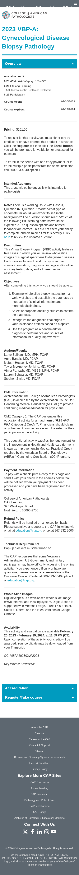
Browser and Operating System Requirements (39, 757)
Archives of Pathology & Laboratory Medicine (39, 818)
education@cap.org (29, 530)
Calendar (39, 733)
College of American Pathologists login (34, 7)
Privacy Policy (39, 769)
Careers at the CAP (39, 739)
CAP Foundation (39, 782)
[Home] (39, 15)
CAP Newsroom (39, 794)
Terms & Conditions (39, 763)
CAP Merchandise (40, 806)
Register (71, 7)
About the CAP (39, 727)
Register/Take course (23, 697)
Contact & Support (39, 745)
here (7, 237)
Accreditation (17, 688)
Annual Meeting (39, 788)
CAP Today (39, 812)
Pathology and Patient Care (39, 800)
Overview (13, 64)
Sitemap (39, 751)
